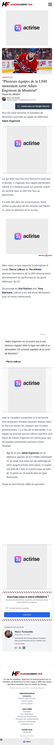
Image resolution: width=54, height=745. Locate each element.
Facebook (27, 732)
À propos (27, 711)
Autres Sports (27, 703)
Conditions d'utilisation (27, 716)
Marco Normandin (13, 98)
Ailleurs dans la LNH (27, 698)
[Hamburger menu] (50, 4)
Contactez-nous (27, 724)
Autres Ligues (27, 701)
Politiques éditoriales (27, 721)
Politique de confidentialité (27, 719)
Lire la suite (19, 643)
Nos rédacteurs (27, 714)
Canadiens (27, 696)
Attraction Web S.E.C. (22, 688)
